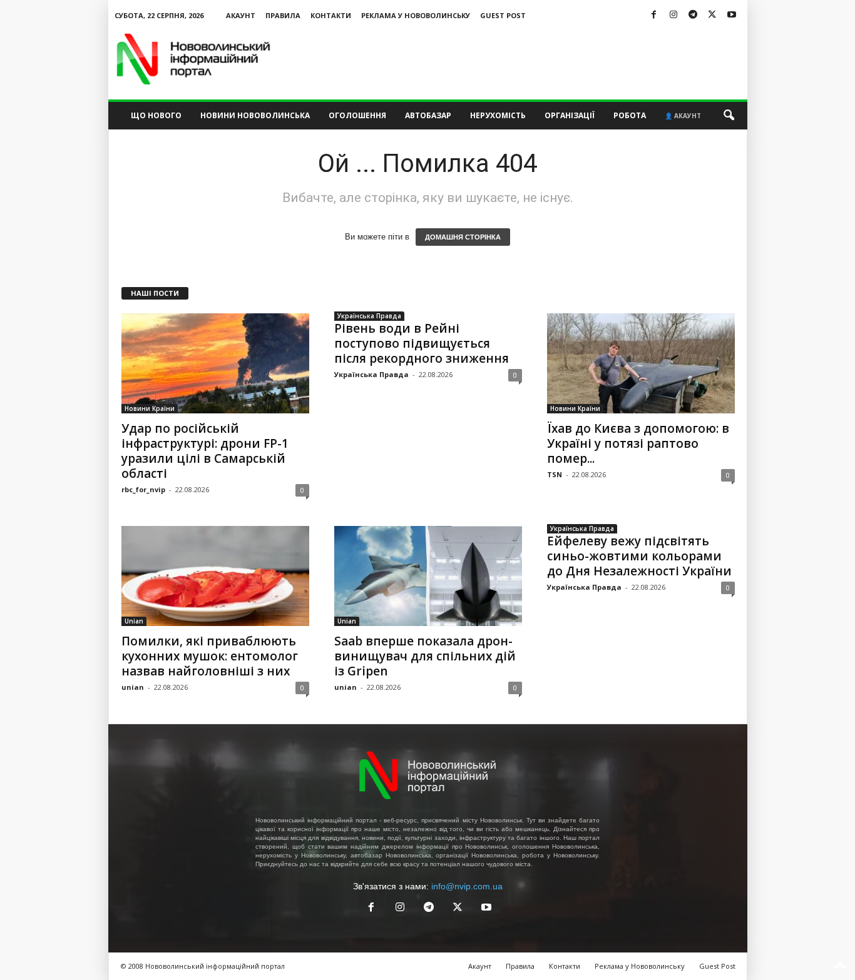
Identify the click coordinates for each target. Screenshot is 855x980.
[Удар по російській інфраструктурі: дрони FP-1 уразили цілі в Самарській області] (215, 363)
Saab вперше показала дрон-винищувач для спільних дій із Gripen (425, 656)
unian (132, 687)
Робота (629, 115)
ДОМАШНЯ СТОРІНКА (463, 237)
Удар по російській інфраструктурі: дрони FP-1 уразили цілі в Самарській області (205, 451)
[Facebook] (654, 15)
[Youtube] (731, 15)
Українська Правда (369, 315)
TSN (554, 474)
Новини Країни (150, 408)
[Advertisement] (519, 59)
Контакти (330, 15)
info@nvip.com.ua (467, 886)
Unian (134, 621)
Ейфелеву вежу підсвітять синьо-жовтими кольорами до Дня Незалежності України (639, 556)
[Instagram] (673, 15)
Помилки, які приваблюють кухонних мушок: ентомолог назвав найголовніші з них (209, 656)
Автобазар (428, 115)
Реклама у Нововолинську (415, 15)
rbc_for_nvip (143, 489)
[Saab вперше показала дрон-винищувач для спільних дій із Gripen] (428, 576)
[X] (712, 15)
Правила (282, 15)
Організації (570, 115)
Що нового (156, 115)
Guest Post (503, 15)
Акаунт (240, 15)
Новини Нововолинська (255, 115)
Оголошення (357, 115)
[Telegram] (692, 15)
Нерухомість (498, 115)
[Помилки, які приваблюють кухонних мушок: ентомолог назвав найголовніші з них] (215, 576)
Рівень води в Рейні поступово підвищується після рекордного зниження (421, 343)
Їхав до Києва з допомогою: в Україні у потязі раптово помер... (638, 443)
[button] (728, 115)
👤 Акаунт (683, 115)
